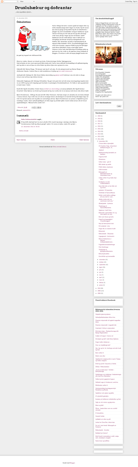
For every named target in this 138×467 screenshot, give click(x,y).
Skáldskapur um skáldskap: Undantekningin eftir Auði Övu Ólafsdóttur (108, 375)
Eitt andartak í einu (104, 226)
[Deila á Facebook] (38, 108)
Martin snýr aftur (100, 356)
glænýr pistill (59, 75)
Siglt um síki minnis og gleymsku (105, 402)
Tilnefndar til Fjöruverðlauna (107, 192)
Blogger (72, 463)
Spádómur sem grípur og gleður (104, 393)
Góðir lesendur (103, 169)
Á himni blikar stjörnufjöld (106, 143)
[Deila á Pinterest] (40, 108)
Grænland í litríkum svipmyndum (105, 328)
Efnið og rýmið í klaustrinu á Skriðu (105, 363)
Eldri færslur (84, 140)
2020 (99, 116)
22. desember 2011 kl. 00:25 (30, 126)
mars (101, 280)
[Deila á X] (36, 108)
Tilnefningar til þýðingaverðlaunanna (106, 250)
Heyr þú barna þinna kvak (106, 223)
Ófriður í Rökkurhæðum (102, 366)
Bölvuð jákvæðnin (104, 253)
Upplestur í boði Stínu (105, 210)
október (101, 262)
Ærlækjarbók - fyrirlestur (106, 203)
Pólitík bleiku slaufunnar (106, 167)
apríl (100, 277)
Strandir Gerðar (99, 416)
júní (100, 272)
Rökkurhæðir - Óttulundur (106, 233)
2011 (99, 139)
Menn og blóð (99, 405)
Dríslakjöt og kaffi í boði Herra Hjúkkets (107, 339)
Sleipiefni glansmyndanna (102, 314)
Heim (53, 140)
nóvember (102, 259)
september (102, 264)
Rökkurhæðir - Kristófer (102, 430)
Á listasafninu (99, 413)
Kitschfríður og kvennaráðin (107, 256)
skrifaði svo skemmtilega (52, 89)
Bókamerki (102, 231)
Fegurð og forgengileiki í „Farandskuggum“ (106, 220)
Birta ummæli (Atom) (59, 146)
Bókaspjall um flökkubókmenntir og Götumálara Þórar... (105, 173)
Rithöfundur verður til (101, 385)
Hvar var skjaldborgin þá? (102, 345)
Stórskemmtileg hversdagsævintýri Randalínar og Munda (105, 389)
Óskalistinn (102, 159)
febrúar (101, 282)
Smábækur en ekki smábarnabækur (104, 182)
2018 (99, 121)
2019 (99, 118)
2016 (99, 126)
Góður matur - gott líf (105, 162)
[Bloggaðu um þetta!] (35, 108)
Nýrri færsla (21, 140)
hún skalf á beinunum (65, 71)
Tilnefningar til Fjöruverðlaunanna (105, 206)
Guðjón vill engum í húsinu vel (104, 336)
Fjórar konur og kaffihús (102, 441)
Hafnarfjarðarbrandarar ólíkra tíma (105, 317)
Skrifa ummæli (23, 131)
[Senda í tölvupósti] (33, 108)
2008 (99, 293)
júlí (100, 270)
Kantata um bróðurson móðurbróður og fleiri (108, 399)
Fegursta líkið (103, 157)
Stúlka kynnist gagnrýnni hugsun (105, 379)
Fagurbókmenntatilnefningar (107, 244)
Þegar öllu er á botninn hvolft (107, 228)
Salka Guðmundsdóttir (29, 119)
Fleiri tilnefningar (103, 247)
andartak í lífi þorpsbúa (105, 190)
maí (100, 275)
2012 (99, 136)
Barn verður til (99, 353)
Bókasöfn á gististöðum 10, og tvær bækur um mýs (108, 213)
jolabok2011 (26, 110)
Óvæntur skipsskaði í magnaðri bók (105, 325)
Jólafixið (101, 150)
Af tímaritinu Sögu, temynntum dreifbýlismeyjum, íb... (108, 146)
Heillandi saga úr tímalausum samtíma (106, 382)
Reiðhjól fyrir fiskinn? (101, 433)
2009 (99, 291)
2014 (99, 131)
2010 (99, 288)
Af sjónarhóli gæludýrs (102, 396)
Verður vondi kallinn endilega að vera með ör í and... (107, 196)
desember (102, 141)
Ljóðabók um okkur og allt (103, 419)
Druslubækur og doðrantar (43, 7)
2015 (99, 129)
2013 (99, 134)
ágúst (101, 267)
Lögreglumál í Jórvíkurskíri (106, 236)
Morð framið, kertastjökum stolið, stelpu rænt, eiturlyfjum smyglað (107, 437)
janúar (101, 285)
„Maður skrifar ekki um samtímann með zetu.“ (106, 200)
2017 (99, 123)
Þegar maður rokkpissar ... (103, 342)
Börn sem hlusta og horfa (106, 217)
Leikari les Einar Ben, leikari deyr (105, 422)
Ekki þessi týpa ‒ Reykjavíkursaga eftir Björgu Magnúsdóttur (107, 332)
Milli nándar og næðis (105, 164)
